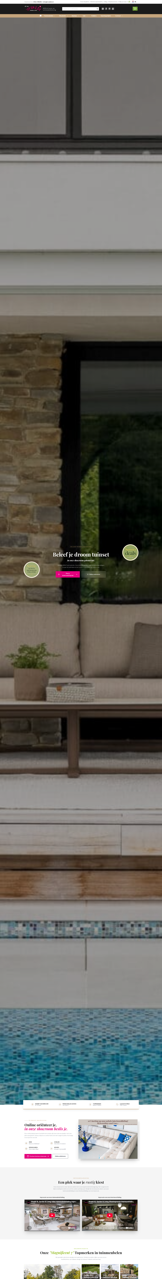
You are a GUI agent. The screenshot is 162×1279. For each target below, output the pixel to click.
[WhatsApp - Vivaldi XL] (112, 8)
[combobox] (134, 1)
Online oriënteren (94, 574)
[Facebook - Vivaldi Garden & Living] (106, 8)
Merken (74, 16)
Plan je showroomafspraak (67, 574)
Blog (106, 1)
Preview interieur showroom (38, 1156)
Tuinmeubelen (48, 16)
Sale (84, 16)
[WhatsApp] (129, 1)
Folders (93, 16)
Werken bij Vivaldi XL (97, 1)
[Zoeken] (97, 8)
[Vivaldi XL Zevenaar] (32, 8)
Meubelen (62, 16)
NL (135, 2)
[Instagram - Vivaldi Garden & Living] (103, 8)
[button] (55, 16)
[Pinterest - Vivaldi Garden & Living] (109, 8)
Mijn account (122, 1)
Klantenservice (113, 1)
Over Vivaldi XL (84, 1)
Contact (118, 16)
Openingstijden (106, 16)
